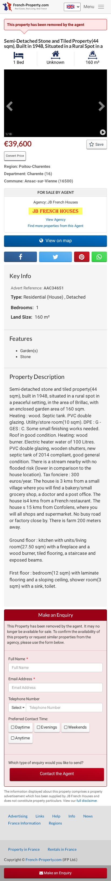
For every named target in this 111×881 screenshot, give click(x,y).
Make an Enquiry (57, 873)
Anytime (22, 738)
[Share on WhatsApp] (99, 257)
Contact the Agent (57, 773)
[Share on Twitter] (55, 257)
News (88, 816)
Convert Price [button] (15, 156)
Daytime (22, 727)
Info (71, 816)
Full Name (16, 659)
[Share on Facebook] (20, 257)
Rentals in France (62, 849)
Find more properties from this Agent (55, 226)
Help (56, 816)
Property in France (24, 849)
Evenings (49, 727)
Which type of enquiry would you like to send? (46, 762)
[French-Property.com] (24, 7)
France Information (24, 823)
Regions (55, 823)
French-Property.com (44, 859)
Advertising (17, 816)
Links (40, 816)
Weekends (77, 727)
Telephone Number (24, 699)
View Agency (55, 220)
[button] (9, 103)
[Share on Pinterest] (81, 257)
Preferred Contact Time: (28, 719)
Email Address (20, 679)
